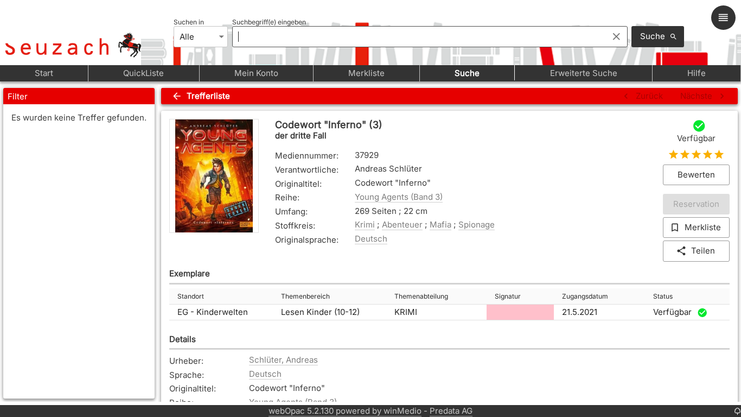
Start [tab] (44, 73)
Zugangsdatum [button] (585, 296)
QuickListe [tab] (143, 73)
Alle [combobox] (187, 36)
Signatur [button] (508, 296)
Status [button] (663, 296)
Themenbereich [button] (305, 296)
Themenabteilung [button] (421, 296)
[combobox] (417, 36)
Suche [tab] (467, 73)
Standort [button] (190, 296)
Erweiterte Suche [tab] (583, 73)
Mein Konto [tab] (256, 73)
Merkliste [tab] (366, 73)
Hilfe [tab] (696, 73)
